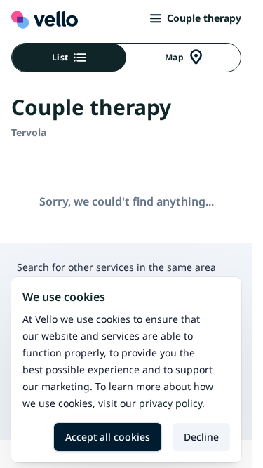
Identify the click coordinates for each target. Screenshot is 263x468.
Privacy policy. (172, 403)
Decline (201, 436)
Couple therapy (204, 18)
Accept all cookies (107, 436)
